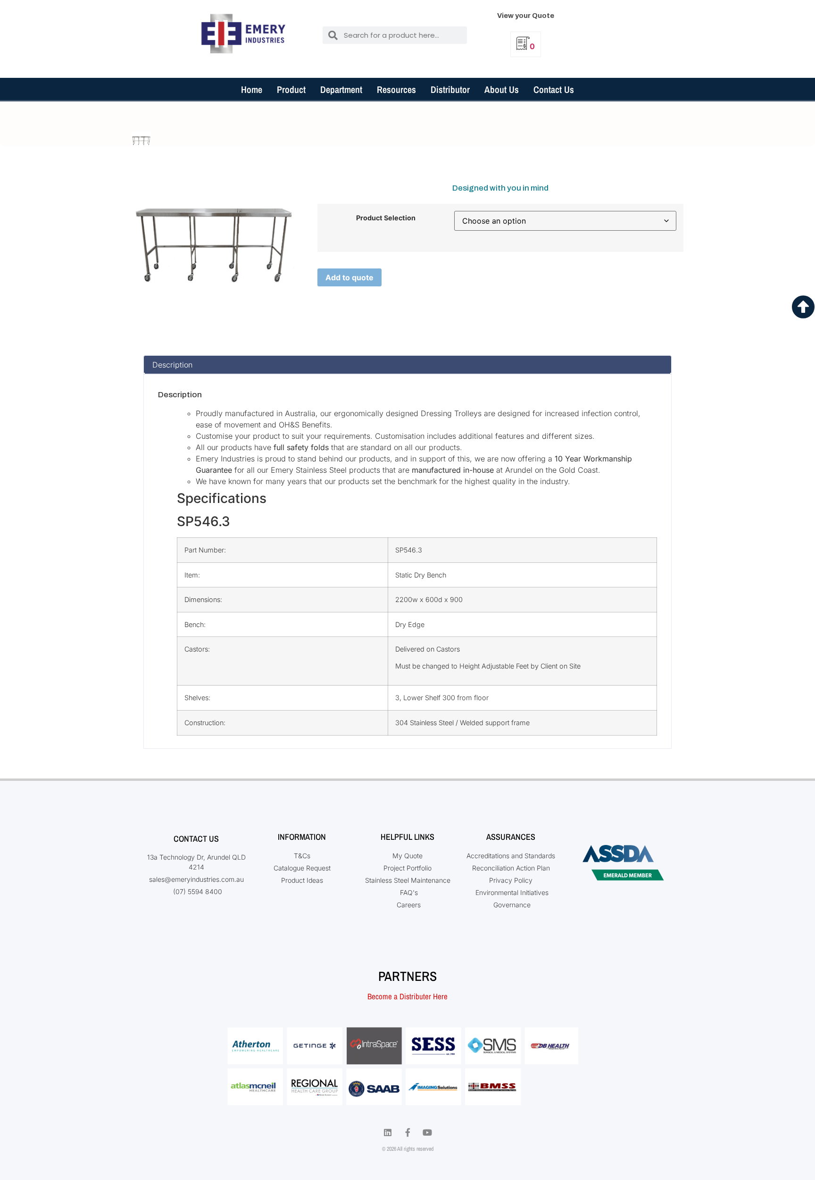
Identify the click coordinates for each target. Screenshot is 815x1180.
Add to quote (349, 277)
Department (341, 89)
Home (251, 89)
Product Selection (386, 218)
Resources (396, 89)
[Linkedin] (387, 1132)
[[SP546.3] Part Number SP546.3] (141, 141)
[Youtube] (427, 1132)
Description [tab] (172, 364)
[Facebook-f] (407, 1132)
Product (291, 89)
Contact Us (553, 89)
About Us (501, 89)
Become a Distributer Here (407, 996)
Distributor (450, 89)
